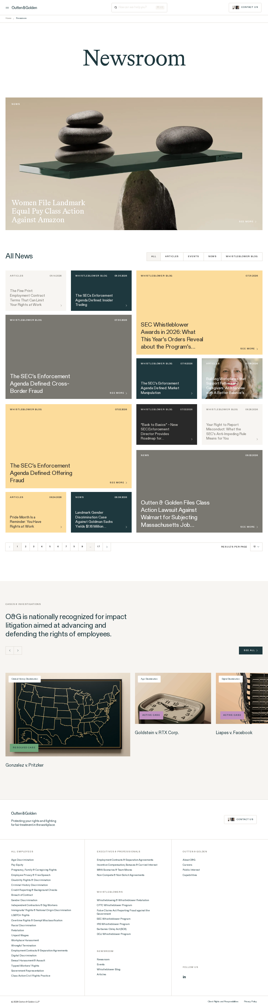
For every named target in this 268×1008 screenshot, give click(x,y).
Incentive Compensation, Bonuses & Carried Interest (127, 865)
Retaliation (17, 930)
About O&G (189, 860)
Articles (172, 257)
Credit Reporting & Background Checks (34, 890)
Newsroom (103, 959)
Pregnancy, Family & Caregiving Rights (34, 870)
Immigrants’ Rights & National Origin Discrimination (41, 910)
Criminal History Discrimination (29, 885)
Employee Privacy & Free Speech (31, 875)
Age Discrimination (22, 860)
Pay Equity (17, 865)
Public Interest (191, 870)
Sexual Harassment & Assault (28, 961)
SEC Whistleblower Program (113, 919)
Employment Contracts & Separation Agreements (39, 951)
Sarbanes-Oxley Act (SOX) (111, 929)
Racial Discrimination (23, 925)
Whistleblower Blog (242, 257)
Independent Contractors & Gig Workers (34, 905)
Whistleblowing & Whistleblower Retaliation (123, 900)
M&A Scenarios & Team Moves (114, 870)
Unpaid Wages (20, 935)
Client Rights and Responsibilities (223, 1002)
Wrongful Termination (23, 946)
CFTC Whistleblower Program (114, 905)
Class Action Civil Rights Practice (30, 976)
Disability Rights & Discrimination (31, 880)
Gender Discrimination (24, 900)
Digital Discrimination (23, 956)
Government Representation (27, 971)
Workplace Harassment (25, 940)
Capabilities (190, 875)
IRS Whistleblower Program (113, 924)
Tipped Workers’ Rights (25, 966)
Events (193, 257)
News (212, 257)
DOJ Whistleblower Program (114, 934)
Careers (187, 865)
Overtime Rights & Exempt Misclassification (36, 920)
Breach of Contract (22, 895)
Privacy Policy (250, 1002)
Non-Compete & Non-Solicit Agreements (120, 875)
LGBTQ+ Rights (20, 915)
